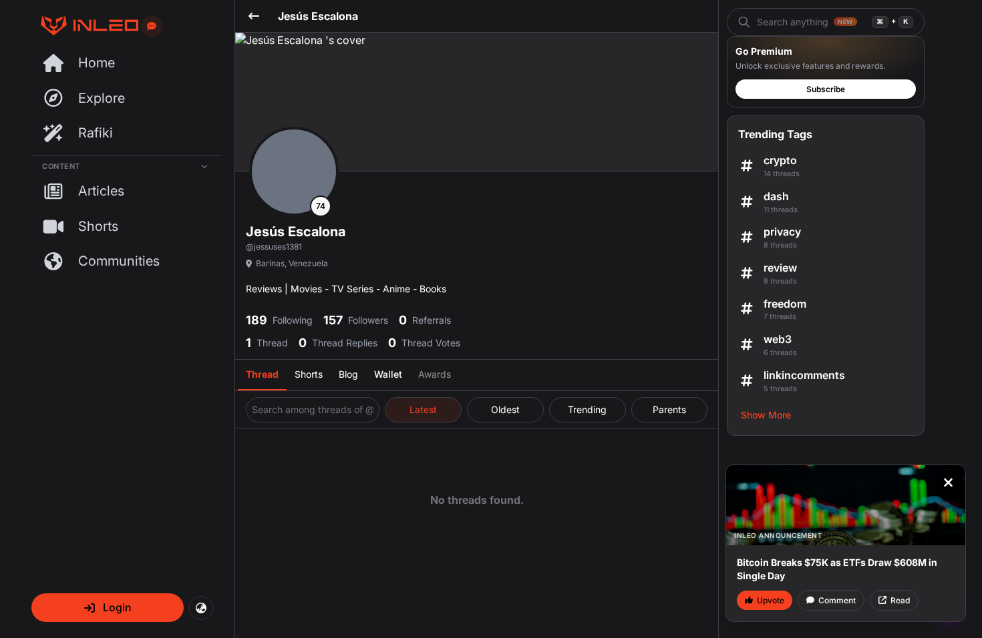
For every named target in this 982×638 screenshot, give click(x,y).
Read (900, 600)
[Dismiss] (948, 482)
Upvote (770, 600)
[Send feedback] (151, 26)
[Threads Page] (84, 26)
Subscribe (825, 89)
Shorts (309, 374)
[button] (107, 607)
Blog (348, 374)
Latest (423, 409)
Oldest (505, 409)
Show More (766, 414)
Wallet (388, 374)
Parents (669, 409)
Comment (837, 600)
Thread (262, 374)
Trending (587, 409)
